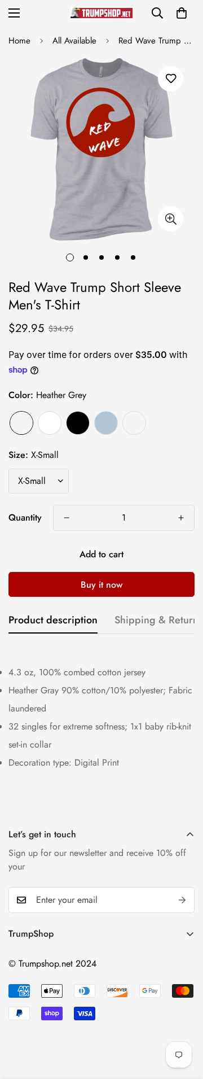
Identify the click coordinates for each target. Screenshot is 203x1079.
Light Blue (106, 423)
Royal (134, 423)
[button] (182, 13)
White (49, 423)
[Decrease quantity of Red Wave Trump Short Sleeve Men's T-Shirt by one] (67, 517)
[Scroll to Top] (182, 1019)
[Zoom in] (170, 218)
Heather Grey (21, 423)
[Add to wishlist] (170, 78)
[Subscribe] (182, 900)
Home (19, 40)
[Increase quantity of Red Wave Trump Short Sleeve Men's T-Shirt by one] (181, 517)
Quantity (25, 517)
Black (78, 423)
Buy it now (101, 584)
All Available (74, 40)
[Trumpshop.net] (101, 12)
